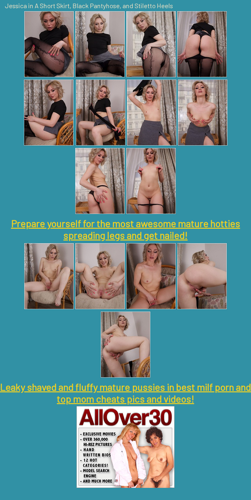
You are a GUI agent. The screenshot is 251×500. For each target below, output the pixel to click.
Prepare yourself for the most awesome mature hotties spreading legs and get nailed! (125, 229)
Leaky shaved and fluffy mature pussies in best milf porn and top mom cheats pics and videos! (125, 392)
